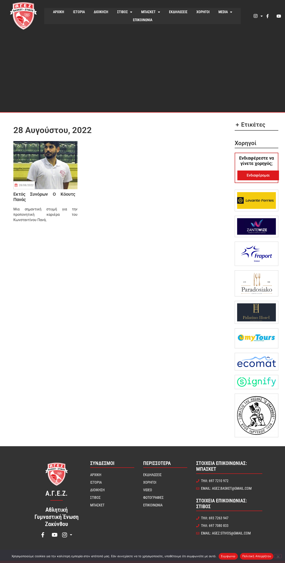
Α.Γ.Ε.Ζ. (56, 493)
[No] (278, 556)
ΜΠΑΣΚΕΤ (148, 12)
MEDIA (223, 12)
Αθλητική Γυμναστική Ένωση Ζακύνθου (57, 516)
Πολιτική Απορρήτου (256, 556)
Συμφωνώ (228, 556)
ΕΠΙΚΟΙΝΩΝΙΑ (142, 20)
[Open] (261, 16)
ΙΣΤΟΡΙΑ (79, 12)
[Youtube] (279, 16)
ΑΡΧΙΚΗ (58, 12)
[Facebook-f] (267, 16)
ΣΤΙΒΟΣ (122, 12)
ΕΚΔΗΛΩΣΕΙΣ (178, 12)
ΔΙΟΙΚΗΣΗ (101, 12)
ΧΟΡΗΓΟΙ (203, 12)
